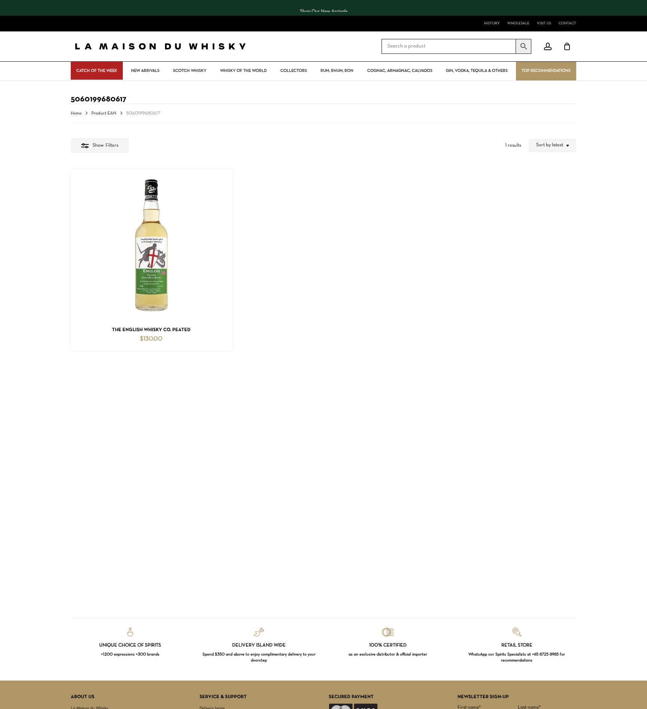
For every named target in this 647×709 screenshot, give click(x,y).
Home (76, 113)
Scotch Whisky (189, 71)
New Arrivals (145, 71)
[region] (323, 8)
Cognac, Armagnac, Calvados (399, 71)
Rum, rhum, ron (337, 71)
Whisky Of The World (243, 71)
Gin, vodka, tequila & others (477, 71)
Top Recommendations (546, 71)
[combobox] (552, 145)
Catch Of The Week (96, 71)
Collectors (293, 71)
